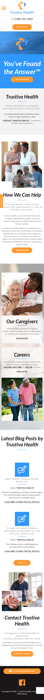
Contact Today (22, 654)
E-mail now (22, 27)
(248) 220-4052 (23, 19)
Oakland (7, 367)
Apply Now (22, 371)
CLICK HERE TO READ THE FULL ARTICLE (22, 502)
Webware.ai (22, 694)
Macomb (17, 367)
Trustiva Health (25, 691)
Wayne (29, 367)
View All (22, 563)
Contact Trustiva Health (16, 120)
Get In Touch (22, 79)
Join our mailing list (23, 671)
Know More (22, 250)
